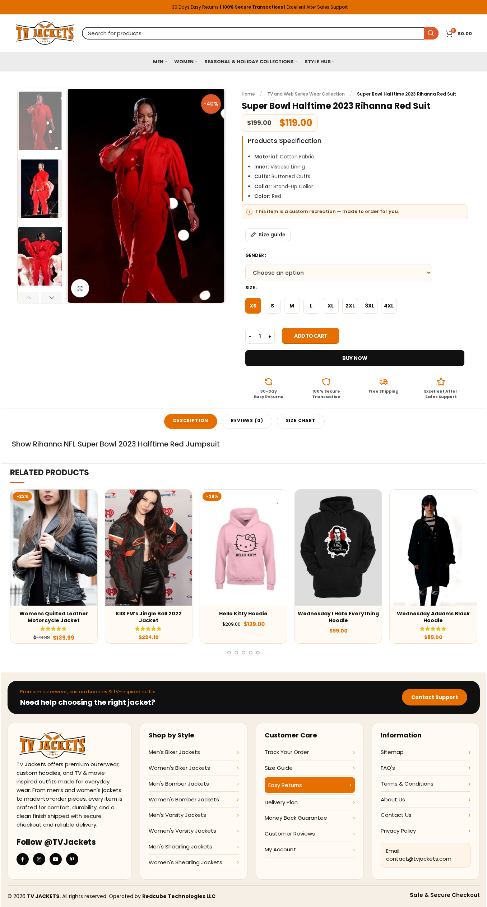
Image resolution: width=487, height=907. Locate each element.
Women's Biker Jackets (179, 768)
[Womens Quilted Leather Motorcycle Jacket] (53, 548)
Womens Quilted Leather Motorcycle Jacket (53, 617)
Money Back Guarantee (296, 818)
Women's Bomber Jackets (184, 799)
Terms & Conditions (407, 783)
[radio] (253, 306)
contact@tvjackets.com (418, 858)
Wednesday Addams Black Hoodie (433, 617)
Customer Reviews (290, 833)
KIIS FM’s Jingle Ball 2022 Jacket (149, 617)
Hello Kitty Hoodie (243, 613)
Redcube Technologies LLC (178, 896)
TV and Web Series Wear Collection (306, 94)
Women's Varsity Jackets (182, 830)
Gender (254, 255)
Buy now (354, 358)
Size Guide (279, 768)
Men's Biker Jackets (174, 752)
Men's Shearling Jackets (180, 846)
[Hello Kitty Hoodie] (243, 548)
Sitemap (392, 752)
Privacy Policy (398, 830)
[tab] (190, 421)
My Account (280, 849)
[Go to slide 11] (236, 652)
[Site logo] (45, 32)
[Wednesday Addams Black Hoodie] (433, 548)
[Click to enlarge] (80, 288)
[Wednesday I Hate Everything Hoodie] (338, 548)
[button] (29, 297)
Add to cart (310, 336)
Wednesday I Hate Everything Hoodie (338, 617)
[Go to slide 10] (229, 652)
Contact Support (434, 697)
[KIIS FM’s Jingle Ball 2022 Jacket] (148, 548)
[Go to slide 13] (250, 652)
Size (250, 287)
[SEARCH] (431, 33)
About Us (393, 799)
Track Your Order (287, 752)
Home (248, 94)
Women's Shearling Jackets (185, 862)
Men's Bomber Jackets (179, 783)
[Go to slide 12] (243, 652)
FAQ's (388, 768)
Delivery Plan (281, 802)
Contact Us (396, 815)
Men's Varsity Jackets (177, 815)
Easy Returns (285, 785)
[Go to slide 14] (258, 652)
